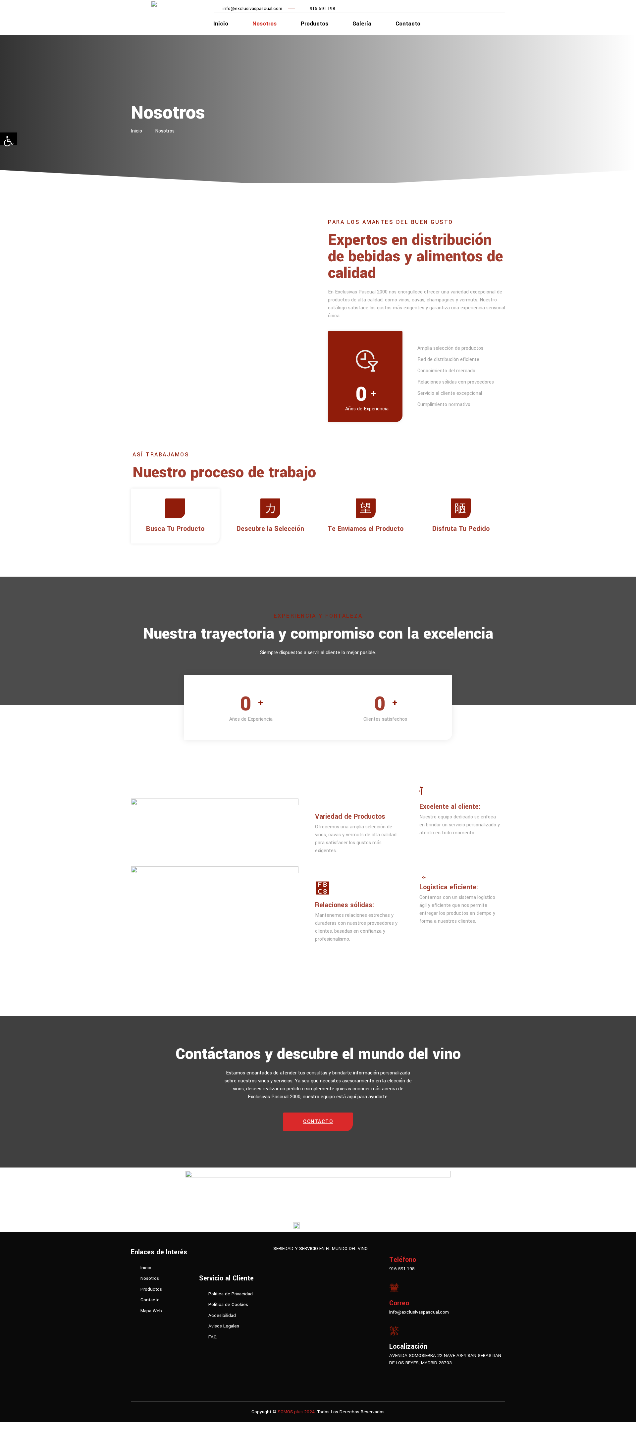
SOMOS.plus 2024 (296, 1412)
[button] (318, 1122)
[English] (134, 1323)
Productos (314, 24)
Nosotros (264, 24)
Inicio (220, 24)
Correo (399, 1303)
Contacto (408, 24)
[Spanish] (140, 1323)
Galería (361, 24)
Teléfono (402, 1260)
